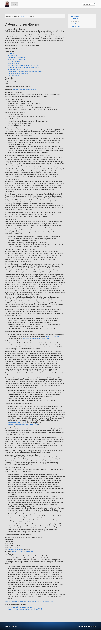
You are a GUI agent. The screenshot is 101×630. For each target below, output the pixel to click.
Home (14, 4)
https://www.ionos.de (52, 336)
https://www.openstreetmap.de (17, 422)
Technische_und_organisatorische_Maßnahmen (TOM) (25, 609)
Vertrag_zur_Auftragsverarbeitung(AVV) (20, 607)
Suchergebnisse (76, 26)
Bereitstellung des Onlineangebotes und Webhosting (24, 65)
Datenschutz (75, 21)
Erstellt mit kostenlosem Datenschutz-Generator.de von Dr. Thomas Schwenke (29, 601)
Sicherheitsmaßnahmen (15, 61)
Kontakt (73, 24)
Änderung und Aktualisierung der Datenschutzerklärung (25, 71)
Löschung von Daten (14, 69)
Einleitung (11, 53)
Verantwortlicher (13, 55)
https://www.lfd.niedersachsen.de (22, 551)
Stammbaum (75, 16)
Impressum (74, 19)
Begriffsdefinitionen (13, 75)
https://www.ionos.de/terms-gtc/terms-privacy (36, 338)
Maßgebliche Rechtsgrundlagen (18, 59)
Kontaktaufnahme (13, 63)
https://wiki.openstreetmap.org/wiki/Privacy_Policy (23, 424)
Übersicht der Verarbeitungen (17, 57)
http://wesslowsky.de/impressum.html (24, 90)
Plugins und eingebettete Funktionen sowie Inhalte (23, 67)
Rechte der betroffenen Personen (18, 73)
